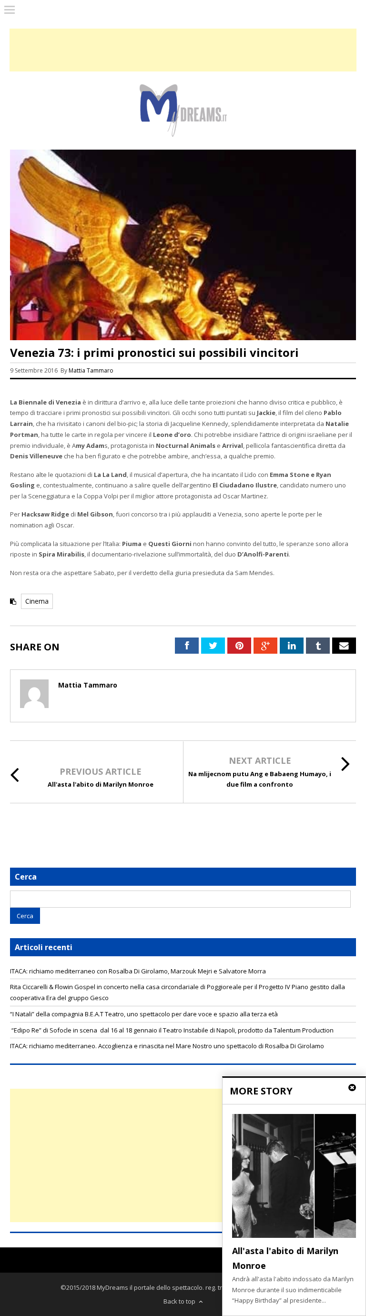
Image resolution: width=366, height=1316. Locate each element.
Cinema (37, 601)
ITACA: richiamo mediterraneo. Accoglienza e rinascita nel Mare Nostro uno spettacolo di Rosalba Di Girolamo (167, 1046)
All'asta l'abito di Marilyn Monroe (100, 784)
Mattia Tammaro (91, 370)
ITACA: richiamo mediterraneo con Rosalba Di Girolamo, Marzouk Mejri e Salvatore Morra (138, 971)
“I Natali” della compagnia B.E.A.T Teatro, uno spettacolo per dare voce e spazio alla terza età (144, 1014)
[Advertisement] (183, 1155)
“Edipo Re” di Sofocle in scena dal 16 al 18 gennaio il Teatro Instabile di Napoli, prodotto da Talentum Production (172, 1030)
